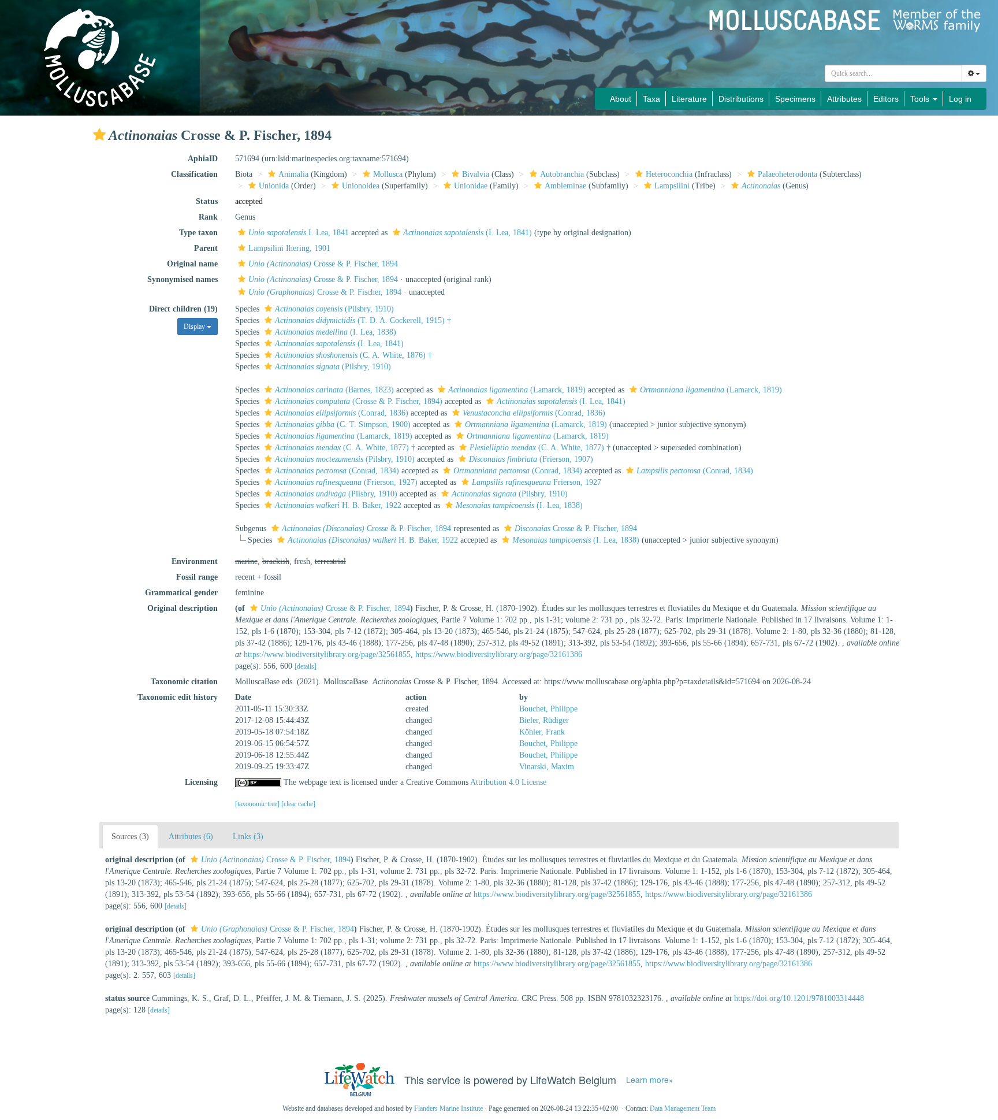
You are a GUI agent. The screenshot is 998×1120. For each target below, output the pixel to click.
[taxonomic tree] (258, 804)
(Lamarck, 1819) (517, 389)
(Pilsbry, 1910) (334, 309)
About (620, 98)
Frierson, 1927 (536, 482)
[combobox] (893, 73)
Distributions (741, 98)
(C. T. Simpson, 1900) (343, 424)
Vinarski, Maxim (546, 766)
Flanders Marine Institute (448, 1108)
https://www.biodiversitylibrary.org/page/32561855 (327, 654)
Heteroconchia (669, 174)
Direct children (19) (183, 309)
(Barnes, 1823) (334, 389)
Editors (886, 98)
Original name (192, 263)
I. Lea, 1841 (298, 232)
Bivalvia (475, 174)
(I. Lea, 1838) (335, 332)
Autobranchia (562, 174)
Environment (195, 561)
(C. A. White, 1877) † (345, 447)
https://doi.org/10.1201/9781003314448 (799, 998)
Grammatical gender (181, 592)
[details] (305, 666)
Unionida (274, 185)
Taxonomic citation (184, 681)
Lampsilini (672, 185)
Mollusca (388, 174)
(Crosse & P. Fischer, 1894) (358, 401)
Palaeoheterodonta (787, 174)
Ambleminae (565, 185)
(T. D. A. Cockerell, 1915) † (363, 320)
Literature (689, 98)
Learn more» (649, 1079)
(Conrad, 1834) (337, 470)
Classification (194, 174)
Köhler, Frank (542, 732)
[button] (99, 135)
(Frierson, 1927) (346, 482)
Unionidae (470, 185)
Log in (960, 98)
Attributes (844, 98)
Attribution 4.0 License (508, 782)
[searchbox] (893, 73)
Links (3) (248, 836)
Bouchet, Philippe (548, 708)
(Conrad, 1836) (341, 413)
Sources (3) (130, 836)
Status (207, 201)
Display (195, 326)
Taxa (651, 98)
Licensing (201, 782)
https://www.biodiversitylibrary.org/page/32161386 (498, 654)
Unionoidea (360, 185)
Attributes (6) (191, 836)
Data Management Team (683, 1108)
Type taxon (198, 232)
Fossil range (197, 577)
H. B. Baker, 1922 (338, 505)
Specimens (795, 98)
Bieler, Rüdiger (544, 720)
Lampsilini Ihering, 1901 (289, 248)
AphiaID (203, 158)
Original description (182, 608)
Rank (208, 217)
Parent (206, 248)
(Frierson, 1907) (531, 459)
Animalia (293, 174)
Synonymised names (182, 279)
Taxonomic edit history (177, 697)
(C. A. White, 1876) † (353, 355)
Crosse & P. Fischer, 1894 (323, 263)
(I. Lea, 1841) (467, 232)
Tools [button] (921, 98)
